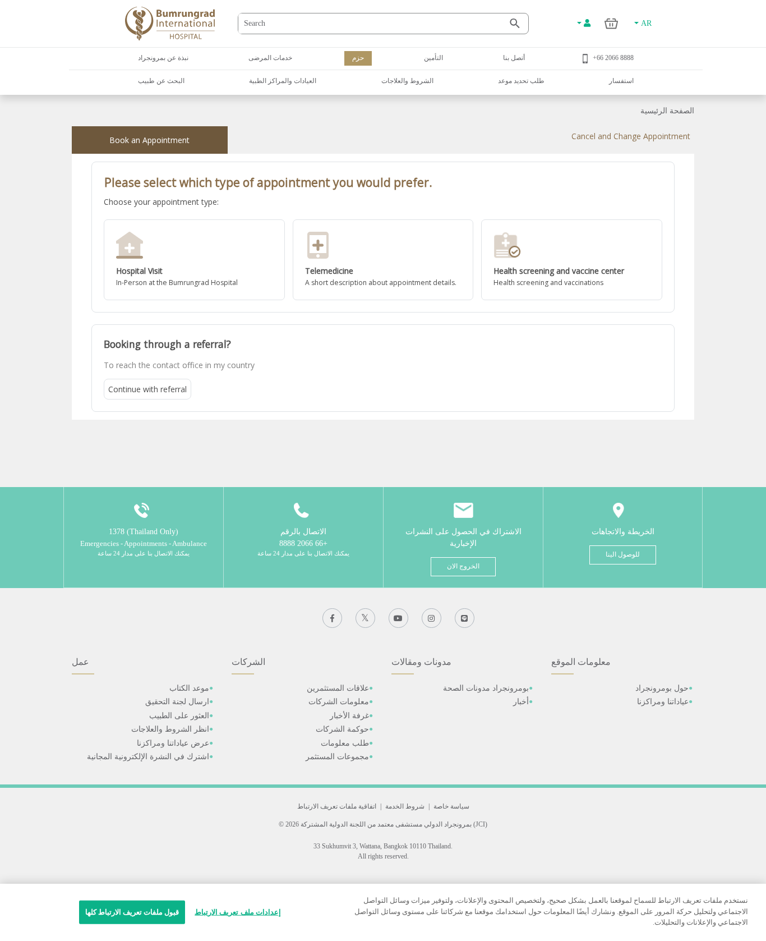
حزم (358, 58)
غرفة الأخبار (349, 716)
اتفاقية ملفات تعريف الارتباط (336, 806)
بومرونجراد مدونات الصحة (486, 688)
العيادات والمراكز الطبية (282, 81)
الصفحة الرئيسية (667, 111)
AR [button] (645, 23)
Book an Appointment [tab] (149, 140)
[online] (383, 259)
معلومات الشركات (338, 701)
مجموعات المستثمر (337, 756)
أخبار (521, 701)
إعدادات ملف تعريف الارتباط (237, 912)
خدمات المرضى (270, 58)
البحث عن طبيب (161, 81)
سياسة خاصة (451, 806)
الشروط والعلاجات (407, 81)
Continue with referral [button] (147, 389)
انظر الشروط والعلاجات (170, 729)
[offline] (194, 259)
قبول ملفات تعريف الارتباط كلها (132, 912)
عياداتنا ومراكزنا (663, 701)
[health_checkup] (571, 259)
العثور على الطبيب (179, 716)
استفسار (621, 81)
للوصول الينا (623, 554)
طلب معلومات (345, 743)
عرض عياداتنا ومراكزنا (173, 743)
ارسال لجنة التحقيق (177, 701)
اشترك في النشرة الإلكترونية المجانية (148, 756)
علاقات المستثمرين (338, 688)
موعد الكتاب (189, 688)
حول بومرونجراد (662, 688)
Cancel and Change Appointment (630, 136)
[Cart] (611, 23)
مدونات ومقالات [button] (421, 662)
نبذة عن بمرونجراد (163, 58)
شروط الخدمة (404, 806)
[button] (194, 259)
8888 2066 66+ (613, 58)
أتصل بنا (514, 58)
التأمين (433, 58)
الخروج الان (463, 566)
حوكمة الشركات (342, 729)
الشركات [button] (248, 662)
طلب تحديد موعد (521, 81)
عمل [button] (80, 662)
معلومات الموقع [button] (581, 662)
